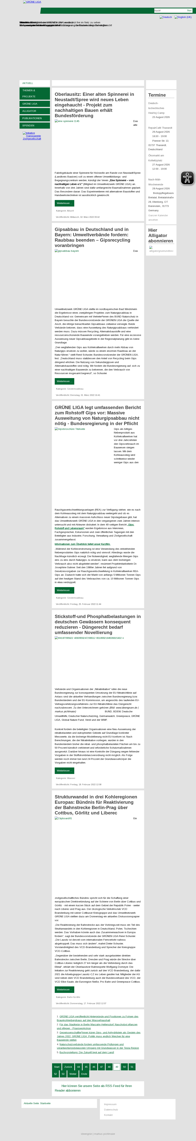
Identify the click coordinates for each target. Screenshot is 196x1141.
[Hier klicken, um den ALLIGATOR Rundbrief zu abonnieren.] (161, 249)
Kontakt (108, 1115)
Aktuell (27, 83)
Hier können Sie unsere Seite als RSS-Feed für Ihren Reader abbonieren (93, 1088)
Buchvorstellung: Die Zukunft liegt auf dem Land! (87, 1052)
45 (86, 1066)
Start (56, 1066)
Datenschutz (111, 1109)
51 (132, 1066)
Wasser (71, 778)
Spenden (28, 125)
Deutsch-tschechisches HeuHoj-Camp (156, 108)
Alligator (29, 111)
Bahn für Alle (73, 997)
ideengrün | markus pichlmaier (98, 1133)
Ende (84, 1073)
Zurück (68, 1066)
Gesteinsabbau (75, 389)
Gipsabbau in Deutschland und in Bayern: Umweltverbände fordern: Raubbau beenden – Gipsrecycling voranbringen (92, 237)
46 (93, 1066)
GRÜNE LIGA (29, 103)
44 (78, 1066)
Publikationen (32, 118)
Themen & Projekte (28, 93)
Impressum (110, 1104)
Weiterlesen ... (64, 203)
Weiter (72, 1073)
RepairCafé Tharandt (160, 127)
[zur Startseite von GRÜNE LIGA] (32, 1)
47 (101, 1066)
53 (63, 1073)
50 (124, 1066)
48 (109, 1066)
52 (55, 1073)
